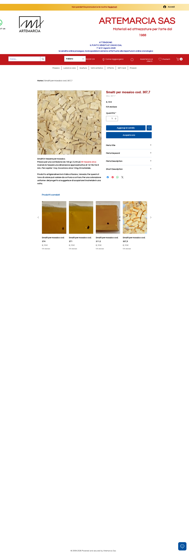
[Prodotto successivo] (150, 217)
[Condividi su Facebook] (107, 177)
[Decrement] (108, 118)
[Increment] (116, 118)
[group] (94, 225)
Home (40, 81)
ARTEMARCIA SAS (137, 21)
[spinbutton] (112, 118)
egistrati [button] (111, 7)
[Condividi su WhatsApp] (117, 177)
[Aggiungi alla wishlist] (149, 127)
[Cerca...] (42, 59)
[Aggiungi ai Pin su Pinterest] (112, 177)
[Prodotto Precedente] (38, 217)
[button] (179, 59)
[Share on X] (122, 177)
